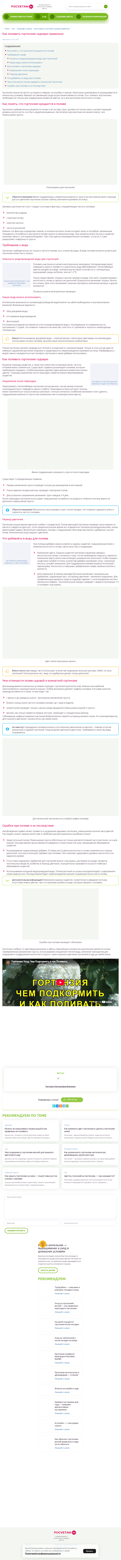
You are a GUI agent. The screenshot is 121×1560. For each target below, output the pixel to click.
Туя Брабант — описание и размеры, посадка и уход (67, 1288)
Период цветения (18, 74)
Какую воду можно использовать (25, 62)
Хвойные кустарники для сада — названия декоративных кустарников (66, 1406)
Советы (66, 1125)
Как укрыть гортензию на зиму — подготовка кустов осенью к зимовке (31, 1177)
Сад (44, 17)
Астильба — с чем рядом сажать (66, 1424)
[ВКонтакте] (57, 1106)
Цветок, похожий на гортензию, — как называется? (89, 1176)
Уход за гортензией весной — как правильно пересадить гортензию (17, 283)
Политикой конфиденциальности (43, 1553)
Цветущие (8, 1125)
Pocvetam (21, 6)
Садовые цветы (64, 17)
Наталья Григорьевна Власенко (60, 1086)
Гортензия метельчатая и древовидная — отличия (67, 1373)
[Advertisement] (60, 1039)
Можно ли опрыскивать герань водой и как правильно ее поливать (26, 1130)
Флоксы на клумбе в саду (66, 1388)
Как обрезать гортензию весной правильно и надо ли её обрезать (104, 383)
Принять (89, 1551)
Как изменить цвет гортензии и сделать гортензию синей (89, 1130)
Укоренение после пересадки (24, 70)
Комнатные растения (21, 17)
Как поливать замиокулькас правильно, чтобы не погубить (16, 562)
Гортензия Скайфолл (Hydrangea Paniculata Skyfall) (65, 1356)
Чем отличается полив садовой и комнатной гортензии (35, 82)
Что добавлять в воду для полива (24, 78)
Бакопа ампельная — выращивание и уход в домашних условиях (53, 1248)
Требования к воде (16, 54)
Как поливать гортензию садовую (24, 66)
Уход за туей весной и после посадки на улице (66, 1339)
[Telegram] (63, 1106)
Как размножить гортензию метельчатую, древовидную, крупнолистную (85, 1153)
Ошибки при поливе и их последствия (26, 86)
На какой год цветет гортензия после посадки (67, 1323)
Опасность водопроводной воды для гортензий (33, 58)
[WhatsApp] (67, 1106)
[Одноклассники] (60, 1106)
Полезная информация (94, 17)
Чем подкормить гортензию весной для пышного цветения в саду (29, 1153)
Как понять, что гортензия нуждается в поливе (30, 51)
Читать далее (48, 1270)
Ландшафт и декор (24, 29)
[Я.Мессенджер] (53, 1106)
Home (7, 29)
